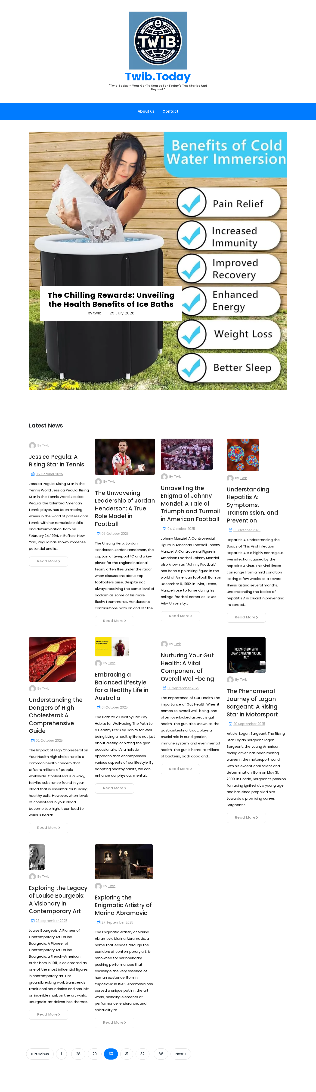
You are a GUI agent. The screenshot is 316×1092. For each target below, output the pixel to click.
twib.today (158, 76)
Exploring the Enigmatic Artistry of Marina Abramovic (123, 905)
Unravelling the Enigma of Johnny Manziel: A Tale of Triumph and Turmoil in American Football (190, 503)
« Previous (40, 1054)
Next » (180, 1054)
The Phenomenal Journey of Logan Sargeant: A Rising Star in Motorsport (252, 702)
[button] (36, 261)
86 (161, 1054)
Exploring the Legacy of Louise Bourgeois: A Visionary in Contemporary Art (58, 899)
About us (146, 111)
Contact (170, 111)
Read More (47, 561)
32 (142, 1054)
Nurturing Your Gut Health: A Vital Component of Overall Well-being (187, 667)
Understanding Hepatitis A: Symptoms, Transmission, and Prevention (252, 505)
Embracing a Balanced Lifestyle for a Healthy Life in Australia (122, 686)
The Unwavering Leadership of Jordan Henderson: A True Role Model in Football (125, 508)
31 (126, 1054)
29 (95, 1054)
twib (101, 245)
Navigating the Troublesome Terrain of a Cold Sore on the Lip (114, 231)
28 (78, 1054)
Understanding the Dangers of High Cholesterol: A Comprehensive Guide (56, 715)
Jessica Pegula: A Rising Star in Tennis (56, 460)
